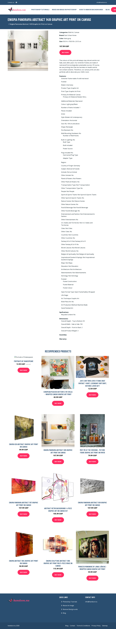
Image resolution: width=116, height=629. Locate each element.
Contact (72, 626)
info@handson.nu (102, 2)
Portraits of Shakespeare (23, 361)
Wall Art (71, 32)
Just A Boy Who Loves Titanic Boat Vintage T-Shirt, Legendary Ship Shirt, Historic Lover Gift (92, 383)
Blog (108, 10)
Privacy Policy (96, 626)
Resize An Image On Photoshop (64, 10)
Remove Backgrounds (70, 609)
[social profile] (16, 2)
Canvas (76, 32)
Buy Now (65, 52)
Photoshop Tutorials (40, 10)
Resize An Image (68, 606)
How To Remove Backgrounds (91, 10)
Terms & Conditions (83, 626)
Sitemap (105, 626)
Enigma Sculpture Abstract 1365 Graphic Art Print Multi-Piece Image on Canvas (58, 563)
